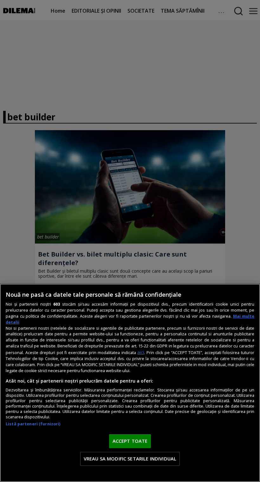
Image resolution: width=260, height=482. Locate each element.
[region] (130, 383)
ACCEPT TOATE (130, 441)
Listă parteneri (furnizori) (33, 424)
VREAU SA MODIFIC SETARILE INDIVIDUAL (130, 458)
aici (140, 352)
